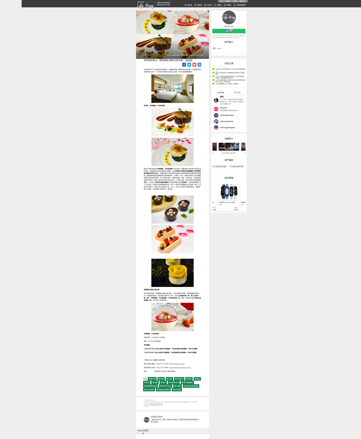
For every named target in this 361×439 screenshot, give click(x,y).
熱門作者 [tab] (237, 92)
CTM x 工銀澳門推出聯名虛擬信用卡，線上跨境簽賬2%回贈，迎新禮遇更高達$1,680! (229, 77)
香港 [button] (162, 379)
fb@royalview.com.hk (176, 364)
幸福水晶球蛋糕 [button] (164, 390)
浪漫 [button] (170, 379)
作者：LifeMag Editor (173, 55)
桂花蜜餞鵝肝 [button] (188, 382)
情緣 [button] (155, 382)
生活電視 (217, 5)
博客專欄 (227, 1)
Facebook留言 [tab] (142, 430)
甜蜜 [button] (189, 379)
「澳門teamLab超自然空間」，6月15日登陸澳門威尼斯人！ (230, 69)
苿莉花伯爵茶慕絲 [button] (192, 386)
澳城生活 (188, 5)
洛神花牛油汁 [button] (166, 386)
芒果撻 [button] (178, 386)
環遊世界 (198, 5)
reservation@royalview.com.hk (180, 368)
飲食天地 (208, 5)
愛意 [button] (164, 382)
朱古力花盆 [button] (150, 390)
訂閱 (221, 1)
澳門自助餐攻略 (239, 5)
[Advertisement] (225, 242)
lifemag (219, 48)
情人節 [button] (152, 379)
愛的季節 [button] (177, 390)
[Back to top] (357, 431)
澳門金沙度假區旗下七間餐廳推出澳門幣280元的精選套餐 (230, 73)
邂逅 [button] (198, 379)
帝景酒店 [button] (180, 379)
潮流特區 (227, 5)
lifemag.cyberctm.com (156, 404)
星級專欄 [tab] (220, 92)
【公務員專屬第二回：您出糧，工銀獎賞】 (227, 83)
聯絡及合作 (242, 1)
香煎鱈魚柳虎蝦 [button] (151, 386)
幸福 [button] (147, 382)
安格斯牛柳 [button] (175, 382)
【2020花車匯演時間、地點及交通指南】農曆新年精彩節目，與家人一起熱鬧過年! (230, 80)
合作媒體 (235, 1)
